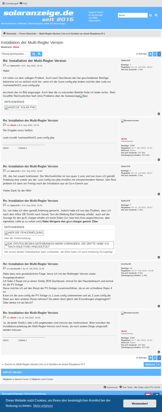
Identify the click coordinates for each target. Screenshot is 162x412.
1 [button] (154, 54)
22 (131, 268)
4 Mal (144, 275)
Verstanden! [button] (140, 403)
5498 (132, 145)
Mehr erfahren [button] (43, 405)
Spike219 (125, 60)
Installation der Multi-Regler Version (32, 42)
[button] (150, 54)
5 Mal (140, 273)
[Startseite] (45, 15)
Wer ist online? (12, 372)
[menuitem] (23, 3)
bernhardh (126, 264)
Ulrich (16, 47)
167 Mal (141, 153)
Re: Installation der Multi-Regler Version (34, 61)
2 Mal (140, 69)
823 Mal (145, 155)
